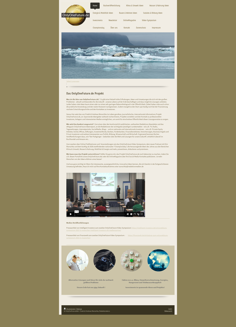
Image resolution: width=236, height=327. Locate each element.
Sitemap (79, 309)
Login (170, 309)
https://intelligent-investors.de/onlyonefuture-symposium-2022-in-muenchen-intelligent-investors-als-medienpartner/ (116, 229)
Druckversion (71, 309)
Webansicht (168, 311)
